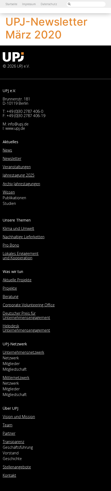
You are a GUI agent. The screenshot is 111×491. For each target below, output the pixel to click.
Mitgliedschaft (15, 369)
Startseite (11, 4)
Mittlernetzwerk (16, 377)
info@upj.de (18, 124)
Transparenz (13, 441)
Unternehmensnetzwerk (23, 352)
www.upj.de (15, 128)
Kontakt (9, 475)
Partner (9, 433)
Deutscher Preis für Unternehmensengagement (26, 315)
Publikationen (14, 197)
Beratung (10, 296)
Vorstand (11, 452)
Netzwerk (11, 357)
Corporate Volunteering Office (29, 304)
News (7, 150)
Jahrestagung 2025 (18, 175)
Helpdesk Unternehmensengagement (26, 328)
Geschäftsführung (18, 447)
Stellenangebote (17, 466)
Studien (9, 203)
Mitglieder (11, 363)
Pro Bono (11, 245)
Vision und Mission (19, 416)
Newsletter (12, 158)
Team (7, 424)
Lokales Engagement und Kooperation (21, 255)
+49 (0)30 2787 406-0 (24, 111)
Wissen (9, 192)
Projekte (10, 288)
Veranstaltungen (17, 166)
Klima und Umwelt (18, 228)
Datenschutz (49, 4)
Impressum (29, 4)
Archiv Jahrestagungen (21, 183)
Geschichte (12, 458)
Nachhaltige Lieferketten (23, 236)
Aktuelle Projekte (17, 279)
